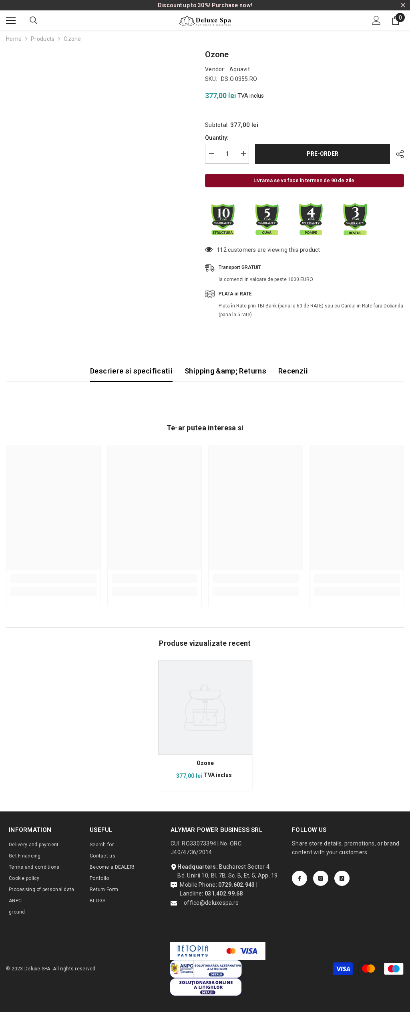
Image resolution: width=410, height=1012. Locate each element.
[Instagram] (320, 878)
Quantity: (217, 138)
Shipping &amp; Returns (225, 371)
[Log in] (376, 20)
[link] (53, 578)
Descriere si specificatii (131, 371)
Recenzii (293, 371)
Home (14, 39)
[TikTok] (342, 878)
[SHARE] (397, 154)
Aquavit (239, 69)
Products (42, 39)
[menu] (11, 20)
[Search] (33, 20)
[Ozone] (205, 708)
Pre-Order (322, 154)
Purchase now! (232, 5)
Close (403, 5)
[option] (205, 725)
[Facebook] (299, 878)
